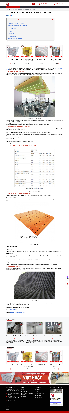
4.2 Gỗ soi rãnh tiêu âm (13, 30)
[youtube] (8, 409)
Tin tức (22, 400)
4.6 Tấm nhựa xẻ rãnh (12, 36)
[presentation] (7, 50)
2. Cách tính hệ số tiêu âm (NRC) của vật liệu (16, 23)
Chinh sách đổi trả (37, 391)
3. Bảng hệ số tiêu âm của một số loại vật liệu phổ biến (17, 25)
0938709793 (12, 309)
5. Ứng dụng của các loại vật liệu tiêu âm (15, 38)
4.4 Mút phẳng (11, 33)
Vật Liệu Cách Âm (23, 398)
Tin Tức (12, 9)
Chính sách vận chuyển (38, 397)
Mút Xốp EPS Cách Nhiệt (42, 59)
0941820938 (12, 310)
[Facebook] (7, 409)
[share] (7, 15)
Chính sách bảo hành (38, 395)
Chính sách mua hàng (38, 399)
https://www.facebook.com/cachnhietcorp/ (17, 312)
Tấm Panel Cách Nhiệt (24, 391)
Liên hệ (22, 402)
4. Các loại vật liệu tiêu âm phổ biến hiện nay (16, 26)
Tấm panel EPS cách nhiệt (13, 59)
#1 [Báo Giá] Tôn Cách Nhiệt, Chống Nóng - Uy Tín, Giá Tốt (27, 394)
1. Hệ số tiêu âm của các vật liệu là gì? (15, 22)
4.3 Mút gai (11, 31)
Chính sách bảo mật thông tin (39, 393)
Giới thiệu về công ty (38, 389)
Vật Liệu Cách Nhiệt (23, 396)
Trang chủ (8, 9)
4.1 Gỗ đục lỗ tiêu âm (12, 28)
